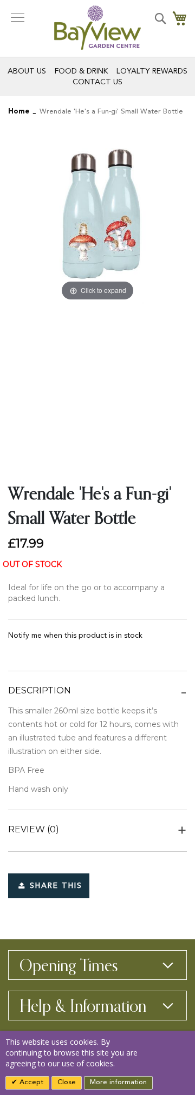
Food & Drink (81, 71)
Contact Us (97, 82)
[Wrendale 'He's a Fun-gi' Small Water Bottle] (142, 350)
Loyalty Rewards (151, 71)
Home (18, 111)
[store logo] (97, 27)
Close (66, 1082)
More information (118, 1082)
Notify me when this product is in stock (75, 635)
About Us (27, 71)
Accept (30, 1082)
